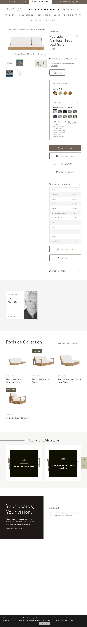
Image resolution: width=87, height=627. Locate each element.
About (57, 15)
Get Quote (67, 148)
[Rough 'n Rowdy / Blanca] (55, 111)
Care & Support (73, 15)
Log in (57, 73)
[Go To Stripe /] (75, 116)
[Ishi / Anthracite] (65, 111)
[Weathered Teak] (60, 93)
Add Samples (67, 156)
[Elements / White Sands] (65, 116)
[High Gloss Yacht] (70, 93)
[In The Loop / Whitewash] (75, 111)
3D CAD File (66, 258)
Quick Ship (72, 9)
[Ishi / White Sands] (60, 116)
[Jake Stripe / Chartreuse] (70, 116)
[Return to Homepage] (43, 9)
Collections (26, 15)
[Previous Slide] (84, 466)
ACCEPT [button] (45, 623)
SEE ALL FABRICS (72, 122)
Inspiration (43, 15)
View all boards (14, 528)
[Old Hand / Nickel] (70, 111)
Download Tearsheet (67, 164)
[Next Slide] (84, 460)
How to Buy (36, 20)
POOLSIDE (53, 31)
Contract (51, 20)
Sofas (16, 29)
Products (10, 15)
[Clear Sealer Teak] (65, 93)
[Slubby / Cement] (60, 111)
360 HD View (38, 64)
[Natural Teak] (55, 93)
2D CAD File (66, 249)
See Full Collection (68, 343)
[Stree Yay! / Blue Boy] (55, 116)
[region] (43, 463)
